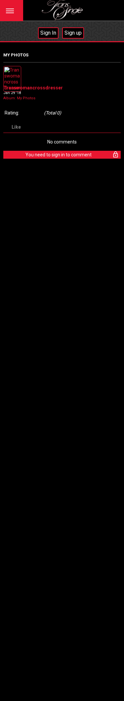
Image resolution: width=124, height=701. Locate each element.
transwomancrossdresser (33, 87)
